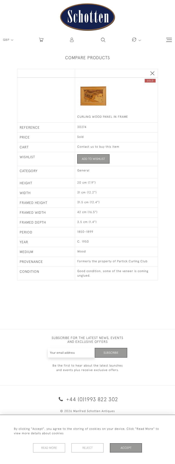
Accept (126, 447)
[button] (72, 40)
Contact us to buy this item (98, 146)
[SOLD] (116, 96)
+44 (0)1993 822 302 (91, 399)
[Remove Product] (152, 73)
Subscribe (111, 352)
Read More (49, 447)
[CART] (41, 40)
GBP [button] (6, 39)
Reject (87, 447)
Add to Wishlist (93, 159)
